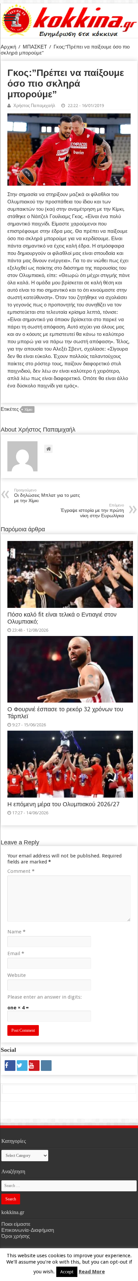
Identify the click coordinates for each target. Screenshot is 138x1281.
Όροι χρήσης (15, 1236)
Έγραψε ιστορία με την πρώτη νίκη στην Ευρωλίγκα (92, 510)
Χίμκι (28, 409)
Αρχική (8, 47)
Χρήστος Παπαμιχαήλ (34, 105)
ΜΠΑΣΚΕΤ (35, 47)
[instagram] (46, 1065)
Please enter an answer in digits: (44, 997)
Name (16, 932)
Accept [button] (66, 1271)
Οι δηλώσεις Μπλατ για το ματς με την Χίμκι (47, 495)
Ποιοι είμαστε (15, 1224)
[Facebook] (10, 1065)
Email (15, 953)
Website (16, 975)
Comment (20, 871)
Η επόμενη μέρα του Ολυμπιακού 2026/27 (63, 804)
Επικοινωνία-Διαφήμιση (27, 1230)
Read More (92, 1272)
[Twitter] (22, 1065)
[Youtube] (34, 1065)
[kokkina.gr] (69, 19)
